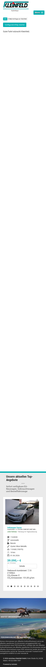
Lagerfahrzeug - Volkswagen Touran (22, 540)
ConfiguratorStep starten (15, 25)
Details (22, 566)
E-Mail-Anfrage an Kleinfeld (17, 19)
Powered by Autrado (10, 664)
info (5, 19)
